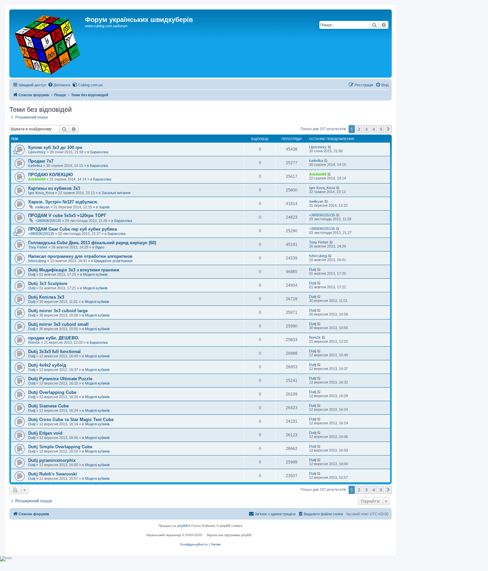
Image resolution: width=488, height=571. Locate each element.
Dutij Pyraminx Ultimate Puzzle (60, 378)
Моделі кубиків (95, 274)
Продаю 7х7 (40, 161)
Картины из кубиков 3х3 (54, 188)
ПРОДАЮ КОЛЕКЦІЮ (50, 174)
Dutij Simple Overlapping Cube (60, 446)
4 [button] (373, 129)
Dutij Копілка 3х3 (46, 297)
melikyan (42, 207)
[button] (388, 129)
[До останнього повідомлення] (330, 147)
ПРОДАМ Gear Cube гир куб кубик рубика (72, 229)
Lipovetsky (37, 152)
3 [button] (366, 129)
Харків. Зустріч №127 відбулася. (63, 201)
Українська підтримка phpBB (229, 535)
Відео (99, 247)
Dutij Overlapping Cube (52, 392)
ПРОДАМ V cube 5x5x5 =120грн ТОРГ (67, 215)
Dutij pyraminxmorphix (52, 460)
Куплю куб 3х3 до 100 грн (55, 147)
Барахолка (99, 152)
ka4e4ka (35, 166)
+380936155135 (48, 221)
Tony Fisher (37, 247)
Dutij (31, 274)
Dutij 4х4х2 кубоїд (47, 365)
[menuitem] (59, 85)
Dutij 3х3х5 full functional (54, 351)
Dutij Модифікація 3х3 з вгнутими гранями (73, 269)
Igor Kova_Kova (41, 193)
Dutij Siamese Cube (48, 405)
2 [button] (359, 129)
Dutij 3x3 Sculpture (47, 283)
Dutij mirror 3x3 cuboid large (58, 310)
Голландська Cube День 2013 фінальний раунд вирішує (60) (92, 242)
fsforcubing (37, 261)
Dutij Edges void (45, 433)
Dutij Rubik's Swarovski (52, 473)
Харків (104, 207)
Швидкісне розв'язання (113, 261)
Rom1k (34, 342)
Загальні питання (116, 193)
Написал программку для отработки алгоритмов (80, 256)
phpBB (182, 526)
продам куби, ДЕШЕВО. (53, 337)
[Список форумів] (48, 43)
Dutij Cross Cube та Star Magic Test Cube (71, 419)
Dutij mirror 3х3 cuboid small (58, 324)
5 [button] (381, 129)
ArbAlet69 (36, 179)
